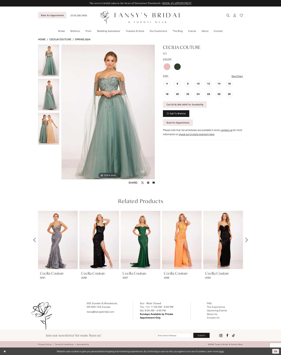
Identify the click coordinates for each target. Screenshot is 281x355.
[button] (234, 15)
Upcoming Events (217, 310)
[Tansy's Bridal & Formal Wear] (140, 17)
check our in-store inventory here (196, 134)
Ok (275, 351)
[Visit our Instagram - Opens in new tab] (220, 335)
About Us (212, 314)
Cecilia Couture (60, 39)
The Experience (216, 306)
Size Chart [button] (237, 76)
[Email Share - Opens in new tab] (154, 182)
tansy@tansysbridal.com (100, 311)
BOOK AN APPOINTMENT (177, 3)
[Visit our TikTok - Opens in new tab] (233, 335)
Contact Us (213, 317)
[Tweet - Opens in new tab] (142, 182)
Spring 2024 (82, 39)
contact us (226, 130)
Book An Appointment (178, 122)
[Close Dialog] (5, 351)
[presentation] (58, 240)
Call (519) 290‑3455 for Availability (185, 104)
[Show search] (228, 15)
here (221, 351)
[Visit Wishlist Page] (241, 15)
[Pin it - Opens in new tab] (148, 182)
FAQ (209, 303)
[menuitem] (52, 15)
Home (42, 39)
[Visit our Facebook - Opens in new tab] (227, 335)
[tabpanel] (48, 62)
